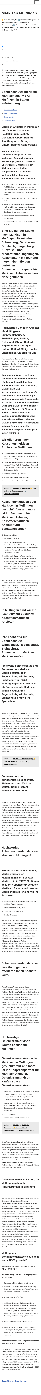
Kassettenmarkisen (10, 110)
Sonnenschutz (9, 117)
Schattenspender (9, 121)
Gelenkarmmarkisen (11, 113)
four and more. (9, 57)
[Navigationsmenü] (36, 2)
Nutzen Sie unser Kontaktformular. (14, 1381)
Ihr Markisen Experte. (11, 61)
